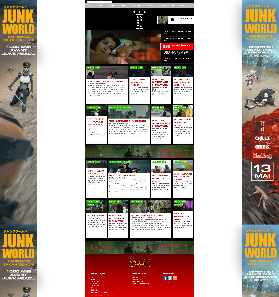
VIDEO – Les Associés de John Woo (123, 175)
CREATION (161, 5)
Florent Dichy (123, 178)
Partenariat (137, 279)
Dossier (123, 5)
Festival (149, 5)
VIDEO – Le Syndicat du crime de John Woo (177, 39)
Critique (111, 5)
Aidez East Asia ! (138, 281)
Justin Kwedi (101, 84)
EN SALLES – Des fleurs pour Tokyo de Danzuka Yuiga (117, 218)
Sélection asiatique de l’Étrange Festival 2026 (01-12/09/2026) (176, 53)
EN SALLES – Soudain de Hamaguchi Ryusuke (182, 122)
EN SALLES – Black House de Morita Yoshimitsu (138, 82)
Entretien (136, 5)
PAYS (91, 5)
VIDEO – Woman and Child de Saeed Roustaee (160, 178)
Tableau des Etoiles (179, 5)
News (100, 5)
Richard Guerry (123, 123)
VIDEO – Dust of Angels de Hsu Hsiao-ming (177, 59)
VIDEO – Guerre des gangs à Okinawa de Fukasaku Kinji (176, 46)
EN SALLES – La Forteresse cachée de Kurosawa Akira (160, 82)
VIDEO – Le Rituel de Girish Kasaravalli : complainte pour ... (96, 122)
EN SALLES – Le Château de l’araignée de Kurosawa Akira (161, 123)
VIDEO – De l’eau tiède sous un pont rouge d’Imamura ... (183, 177)
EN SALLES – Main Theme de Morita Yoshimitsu (106, 81)
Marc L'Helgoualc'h (146, 218)
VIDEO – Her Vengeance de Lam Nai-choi (181, 216)
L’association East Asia (141, 284)
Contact (135, 277)
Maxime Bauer (100, 220)
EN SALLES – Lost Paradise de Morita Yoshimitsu (182, 82)
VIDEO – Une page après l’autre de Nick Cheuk (127, 121)
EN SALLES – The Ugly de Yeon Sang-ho (147, 215)
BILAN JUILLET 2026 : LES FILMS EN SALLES (180, 19)
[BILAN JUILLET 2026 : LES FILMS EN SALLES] (163, 23)
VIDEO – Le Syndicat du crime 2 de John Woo (177, 32)
